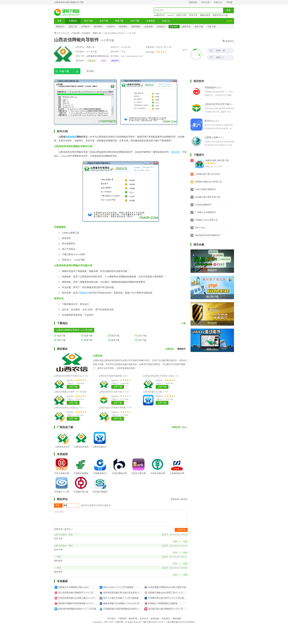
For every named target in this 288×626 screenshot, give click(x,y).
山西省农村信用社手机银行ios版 (81, 449)
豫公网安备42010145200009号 (181, 622)
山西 (103, 61)
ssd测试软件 (159, 15)
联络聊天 (123, 26)
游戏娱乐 (161, 26)
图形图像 (136, 26)
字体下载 (211, 26)
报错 (91, 71)
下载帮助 (122, 618)
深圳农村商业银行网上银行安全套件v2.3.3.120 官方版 (122, 593)
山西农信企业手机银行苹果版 (62, 449)
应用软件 (85, 26)
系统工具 (73, 26)
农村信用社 (70, 137)
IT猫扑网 (75, 33)
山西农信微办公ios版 (99, 449)
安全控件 (175, 152)
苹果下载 (119, 21)
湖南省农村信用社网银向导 (207, 235)
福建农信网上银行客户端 (217, 160)
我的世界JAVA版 (220, 15)
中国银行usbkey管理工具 (206, 220)
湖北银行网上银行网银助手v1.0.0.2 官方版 (167, 609)
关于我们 (111, 618)
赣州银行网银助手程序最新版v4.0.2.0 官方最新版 (78, 603)
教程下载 (199, 26)
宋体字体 (193, 15)
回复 (185, 541)
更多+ (185, 427)
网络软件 (60, 26)
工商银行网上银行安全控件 (207, 174)
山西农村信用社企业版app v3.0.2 (69, 408)
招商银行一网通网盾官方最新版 (162, 603)
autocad (170, 15)
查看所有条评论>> (63, 529)
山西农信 (91, 61)
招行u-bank (200, 228)
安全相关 (174, 26)
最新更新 (193, 2)
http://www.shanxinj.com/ (132, 56)
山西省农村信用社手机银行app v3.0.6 (71, 376)
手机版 (229, 2)
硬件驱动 (98, 26)
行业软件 (110, 26)
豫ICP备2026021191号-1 (154, 622)
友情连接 (155, 618)
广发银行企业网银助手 (205, 212)
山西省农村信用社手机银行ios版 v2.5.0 (161, 376)
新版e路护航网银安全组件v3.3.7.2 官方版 (77, 609)
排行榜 (229, 21)
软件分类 (205, 2)
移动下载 (114, 336)
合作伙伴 (144, 618)
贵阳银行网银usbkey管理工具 (208, 182)
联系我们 (166, 618)
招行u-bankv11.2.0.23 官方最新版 (118, 587)
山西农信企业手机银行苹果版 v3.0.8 (115, 408)
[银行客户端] (212, 277)
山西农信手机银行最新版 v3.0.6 (113, 376)
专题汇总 (218, 2)
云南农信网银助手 (203, 205)
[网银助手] (212, 250)
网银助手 (115, 61)
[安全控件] (212, 303)
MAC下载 (134, 21)
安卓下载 (104, 21)
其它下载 (141, 336)
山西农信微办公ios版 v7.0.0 (155, 392)
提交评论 (181, 530)
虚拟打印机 (181, 15)
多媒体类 (148, 26)
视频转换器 (205, 15)
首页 (59, 21)
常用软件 (73, 21)
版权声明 (133, 618)
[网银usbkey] (212, 330)
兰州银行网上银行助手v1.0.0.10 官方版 (166, 598)
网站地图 (177, 618)
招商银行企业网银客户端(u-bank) (73, 587)
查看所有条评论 (179, 499)
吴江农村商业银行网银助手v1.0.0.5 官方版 (77, 593)
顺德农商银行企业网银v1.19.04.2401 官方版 (122, 603)
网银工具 (97, 33)
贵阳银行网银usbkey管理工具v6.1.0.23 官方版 (167, 593)
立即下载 (73, 387)
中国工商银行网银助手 (205, 189)
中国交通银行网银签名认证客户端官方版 (167, 587)
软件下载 (88, 21)
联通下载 (87, 336)
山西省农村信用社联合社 (97, 56)
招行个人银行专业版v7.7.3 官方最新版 (121, 598)
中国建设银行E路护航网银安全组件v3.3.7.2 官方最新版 (122, 609)
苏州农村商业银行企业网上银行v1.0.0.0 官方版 (78, 598)
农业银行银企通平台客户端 (207, 197)
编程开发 (186, 26)
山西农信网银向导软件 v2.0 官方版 (70, 392)
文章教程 (150, 21)
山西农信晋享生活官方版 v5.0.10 (114, 392)
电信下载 (60, 336)
